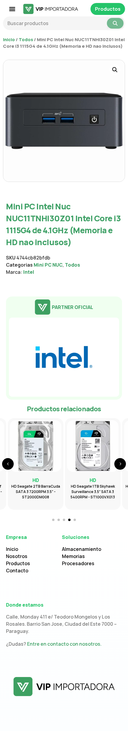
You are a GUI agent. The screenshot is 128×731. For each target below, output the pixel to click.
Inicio (9, 39)
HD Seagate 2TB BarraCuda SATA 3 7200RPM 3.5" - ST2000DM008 (35, 492)
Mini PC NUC (48, 265)
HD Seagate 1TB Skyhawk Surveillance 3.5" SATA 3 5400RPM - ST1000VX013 (93, 492)
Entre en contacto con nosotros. (64, 644)
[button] (12, 9)
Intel (28, 272)
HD (93, 480)
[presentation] (8, 464)
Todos (26, 39)
